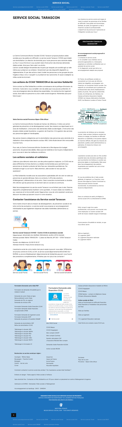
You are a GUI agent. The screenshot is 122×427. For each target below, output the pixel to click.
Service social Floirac (20, 272)
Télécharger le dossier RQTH (23, 340)
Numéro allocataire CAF (53, 338)
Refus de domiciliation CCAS (24, 325)
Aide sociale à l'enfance (44, 374)
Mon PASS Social (51, 323)
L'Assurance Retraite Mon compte (56, 340)
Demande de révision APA (23, 302)
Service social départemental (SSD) (23, 7)
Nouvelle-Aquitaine (52, 365)
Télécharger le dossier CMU (23, 338)
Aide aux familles (83, 311)
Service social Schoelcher (63, 272)
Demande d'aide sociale (49, 396)
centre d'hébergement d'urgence (80, 379)
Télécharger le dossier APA (23, 329)
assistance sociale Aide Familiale (60, 370)
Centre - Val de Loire (21, 363)
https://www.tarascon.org (34, 245)
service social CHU (84, 198)
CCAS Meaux (50, 327)
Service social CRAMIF (59, 9)
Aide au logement (83, 315)
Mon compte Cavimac (53, 335)
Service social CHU (72, 7)
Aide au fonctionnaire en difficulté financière (92, 302)
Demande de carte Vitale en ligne (25, 296)
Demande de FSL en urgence (24, 300)
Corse (16, 365)
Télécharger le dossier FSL (23, 336)
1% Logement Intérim (84, 239)
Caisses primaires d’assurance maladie (90, 96)
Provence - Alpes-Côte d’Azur (87, 362)
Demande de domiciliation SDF (24, 323)
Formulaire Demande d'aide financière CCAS (28, 306)
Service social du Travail (87, 7)
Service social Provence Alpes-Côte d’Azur (32, 119)
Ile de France (50, 361)
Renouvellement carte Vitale (23, 298)
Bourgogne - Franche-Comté (24, 359)
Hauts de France (51, 359)
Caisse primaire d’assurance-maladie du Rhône (92, 286)
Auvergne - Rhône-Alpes (22, 357)
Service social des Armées (76, 9)
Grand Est (49, 357)
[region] (43, 37)
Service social (61, 3)
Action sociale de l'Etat (85, 300)
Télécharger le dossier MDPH (24, 331)
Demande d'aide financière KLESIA (57, 344)
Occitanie (81, 357)
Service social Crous (44, 9)
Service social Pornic (41, 272)
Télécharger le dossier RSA (23, 333)
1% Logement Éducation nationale (88, 237)
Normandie (49, 363)
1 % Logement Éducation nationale (89, 319)
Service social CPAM (42, 7)
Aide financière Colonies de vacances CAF (92, 43)
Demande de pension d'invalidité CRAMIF (27, 319)
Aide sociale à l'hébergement (46, 384)
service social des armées (37, 370)
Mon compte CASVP (52, 333)
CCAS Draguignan (52, 330)
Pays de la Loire (83, 359)
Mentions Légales (61, 408)
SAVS (37, 388)
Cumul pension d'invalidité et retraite (89, 222)
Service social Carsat (57, 7)
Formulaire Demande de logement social (27, 315)
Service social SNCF (103, 7)
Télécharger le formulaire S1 (23, 344)
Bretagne (17, 361)
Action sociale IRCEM (53, 349)
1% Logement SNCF (84, 235)
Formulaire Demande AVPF (23, 317)
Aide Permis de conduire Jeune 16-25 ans (91, 323)
